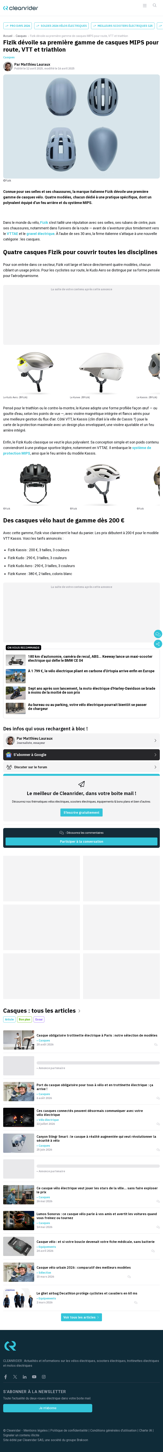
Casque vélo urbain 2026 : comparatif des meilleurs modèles (84, 1267)
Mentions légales (35, 1430)
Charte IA (145, 1430)
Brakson (82, 1440)
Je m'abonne (47, 1408)
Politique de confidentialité (69, 1430)
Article (9, 1019)
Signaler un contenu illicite (21, 1435)
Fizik (44, 222)
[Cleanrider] (20, 8)
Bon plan (24, 1019)
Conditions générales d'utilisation (113, 1430)
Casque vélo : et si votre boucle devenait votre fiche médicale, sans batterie (96, 1242)
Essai (39, 1019)
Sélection (45, 1272)
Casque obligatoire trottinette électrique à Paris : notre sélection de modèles (97, 1035)
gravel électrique (40, 234)
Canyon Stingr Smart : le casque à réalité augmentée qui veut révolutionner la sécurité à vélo (96, 1138)
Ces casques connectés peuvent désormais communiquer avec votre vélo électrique (90, 1113)
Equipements (47, 1247)
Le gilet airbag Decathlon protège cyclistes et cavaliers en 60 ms (87, 1293)
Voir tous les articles (79, 1317)
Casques (21, 36)
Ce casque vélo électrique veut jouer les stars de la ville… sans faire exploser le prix (97, 1190)
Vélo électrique (49, 1120)
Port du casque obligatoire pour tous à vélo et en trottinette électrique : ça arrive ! (95, 1087)
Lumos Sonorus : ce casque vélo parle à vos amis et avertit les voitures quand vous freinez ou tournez (97, 1216)
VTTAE (12, 234)
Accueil (7, 36)
